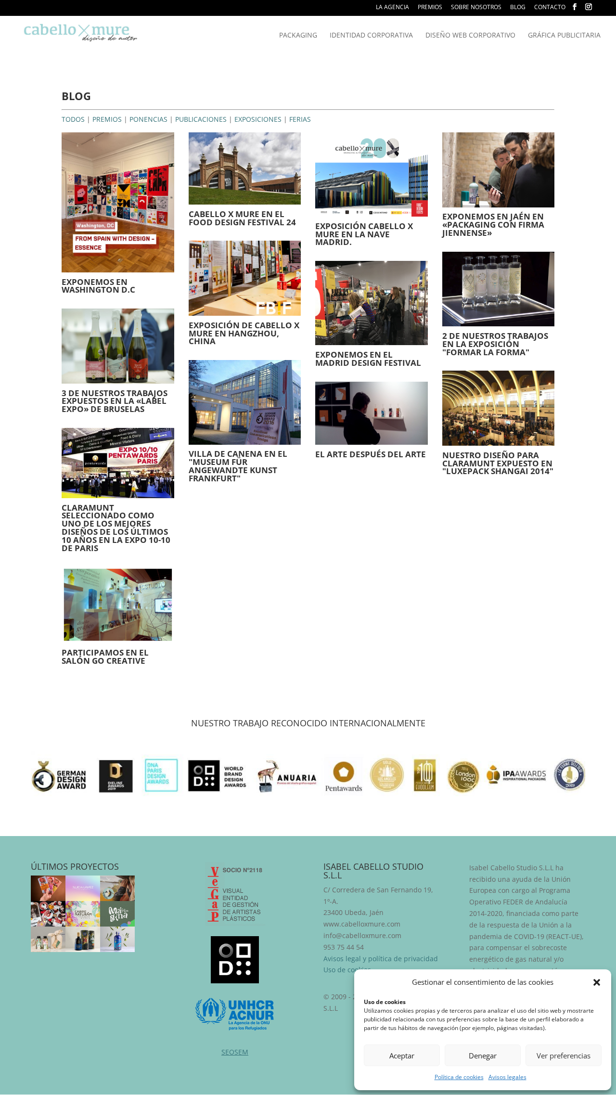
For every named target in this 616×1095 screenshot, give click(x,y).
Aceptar (401, 1055)
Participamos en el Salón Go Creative (105, 656)
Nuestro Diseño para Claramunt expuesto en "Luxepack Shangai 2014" (497, 463)
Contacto (549, 7)
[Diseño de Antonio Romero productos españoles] (48, 914)
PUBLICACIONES (201, 119)
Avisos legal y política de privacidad (380, 958)
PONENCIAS (148, 119)
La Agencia (392, 7)
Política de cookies (459, 1077)
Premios (430, 7)
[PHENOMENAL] (117, 939)
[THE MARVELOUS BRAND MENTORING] (82, 888)
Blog (518, 7)
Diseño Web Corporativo (470, 35)
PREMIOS (107, 119)
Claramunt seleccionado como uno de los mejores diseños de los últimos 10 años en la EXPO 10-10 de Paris (116, 528)
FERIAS (300, 119)
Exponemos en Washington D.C (98, 286)
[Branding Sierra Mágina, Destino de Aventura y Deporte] (117, 914)
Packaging (298, 35)
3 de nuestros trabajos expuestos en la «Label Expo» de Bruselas (114, 401)
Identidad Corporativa (371, 35)
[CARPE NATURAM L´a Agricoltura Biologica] (82, 914)
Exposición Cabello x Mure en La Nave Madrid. (364, 234)
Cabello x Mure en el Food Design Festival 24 (242, 218)
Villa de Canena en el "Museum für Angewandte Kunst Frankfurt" (238, 465)
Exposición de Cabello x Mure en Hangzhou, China (244, 333)
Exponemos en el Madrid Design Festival (368, 358)
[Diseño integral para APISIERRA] (48, 888)
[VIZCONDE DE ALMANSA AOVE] (82, 939)
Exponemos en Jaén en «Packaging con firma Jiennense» (493, 224)
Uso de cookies (347, 969)
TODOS (73, 119)
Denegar (483, 1055)
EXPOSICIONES (258, 119)
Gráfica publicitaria (564, 35)
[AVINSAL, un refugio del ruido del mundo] (117, 888)
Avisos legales (507, 1077)
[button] (597, 982)
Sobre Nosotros (476, 7)
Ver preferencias (563, 1055)
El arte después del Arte (370, 454)
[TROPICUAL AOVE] (48, 939)
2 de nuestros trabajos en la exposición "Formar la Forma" (495, 344)
